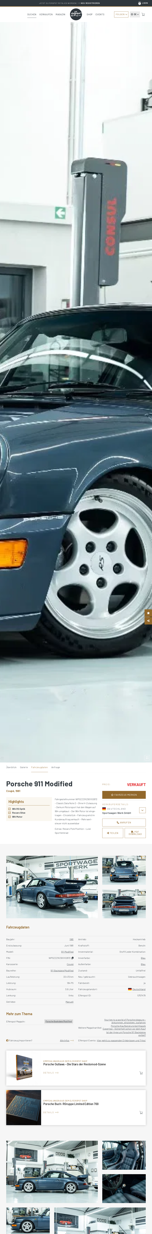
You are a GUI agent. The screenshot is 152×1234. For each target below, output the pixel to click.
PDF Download (135, 832)
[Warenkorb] (143, 14)
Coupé (70, 964)
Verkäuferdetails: (115, 804)
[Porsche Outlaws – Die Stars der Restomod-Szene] (76, 1068)
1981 (71, 939)
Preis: (106, 784)
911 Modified (67, 951)
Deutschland (138, 989)
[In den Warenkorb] (141, 1073)
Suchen (32, 14)
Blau (143, 957)
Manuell (69, 1001)
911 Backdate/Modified (62, 970)
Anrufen (125, 822)
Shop (90, 14)
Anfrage (55, 767)
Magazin (60, 14)
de (135, 14)
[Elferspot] (76, 14)
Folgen (120, 14)
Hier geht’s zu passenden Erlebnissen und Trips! (121, 1040)
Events (100, 14)
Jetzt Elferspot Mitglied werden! (69, 3)
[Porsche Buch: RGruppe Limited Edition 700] (76, 1107)
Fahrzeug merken (125, 794)
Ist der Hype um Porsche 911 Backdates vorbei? (126, 1033)
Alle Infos (64, 1040)
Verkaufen (46, 14)
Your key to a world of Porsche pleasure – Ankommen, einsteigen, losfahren (125, 1021)
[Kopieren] (72, 958)
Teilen (113, 833)
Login (145, 3)
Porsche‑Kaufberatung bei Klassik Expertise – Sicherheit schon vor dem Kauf (124, 1027)
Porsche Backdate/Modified (59, 1021)
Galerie (24, 767)
